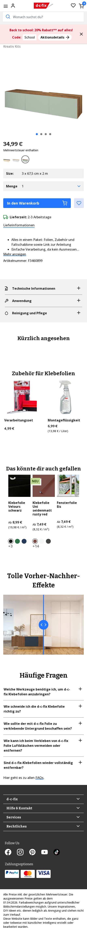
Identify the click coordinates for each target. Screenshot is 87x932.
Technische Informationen (33, 288)
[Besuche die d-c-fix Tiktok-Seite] (56, 853)
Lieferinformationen (19, 225)
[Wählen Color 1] (7, 160)
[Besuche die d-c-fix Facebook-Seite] (11, 853)
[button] (81, 34)
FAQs (39, 777)
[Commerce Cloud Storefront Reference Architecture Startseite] (43, 5)
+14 (36, 546)
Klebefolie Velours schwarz (16, 507)
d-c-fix (12, 799)
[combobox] (43, 17)
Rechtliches (16, 826)
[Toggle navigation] (5, 6)
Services (13, 817)
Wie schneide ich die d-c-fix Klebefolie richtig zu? (34, 709)
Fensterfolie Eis (67, 505)
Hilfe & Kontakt (19, 808)
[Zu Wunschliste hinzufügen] (79, 203)
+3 (10, 546)
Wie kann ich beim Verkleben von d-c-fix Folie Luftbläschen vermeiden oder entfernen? (36, 746)
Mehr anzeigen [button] (14, 254)
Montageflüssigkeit (64, 420)
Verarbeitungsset (18, 420)
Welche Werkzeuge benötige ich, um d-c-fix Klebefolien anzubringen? (37, 691)
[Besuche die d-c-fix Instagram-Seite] (23, 853)
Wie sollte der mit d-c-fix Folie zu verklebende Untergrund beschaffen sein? (38, 726)
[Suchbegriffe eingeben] (7, 16)
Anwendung (22, 301)
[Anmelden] (13, 5)
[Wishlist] (73, 5)
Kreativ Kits (12, 46)
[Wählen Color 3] (26, 160)
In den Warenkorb (23, 203)
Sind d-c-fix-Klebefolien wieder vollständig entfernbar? (38, 765)
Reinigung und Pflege (29, 313)
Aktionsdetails (52, 37)
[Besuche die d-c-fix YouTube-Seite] (47, 853)
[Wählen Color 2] (17, 160)
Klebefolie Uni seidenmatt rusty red (42, 508)
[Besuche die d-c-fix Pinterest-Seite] (35, 853)
